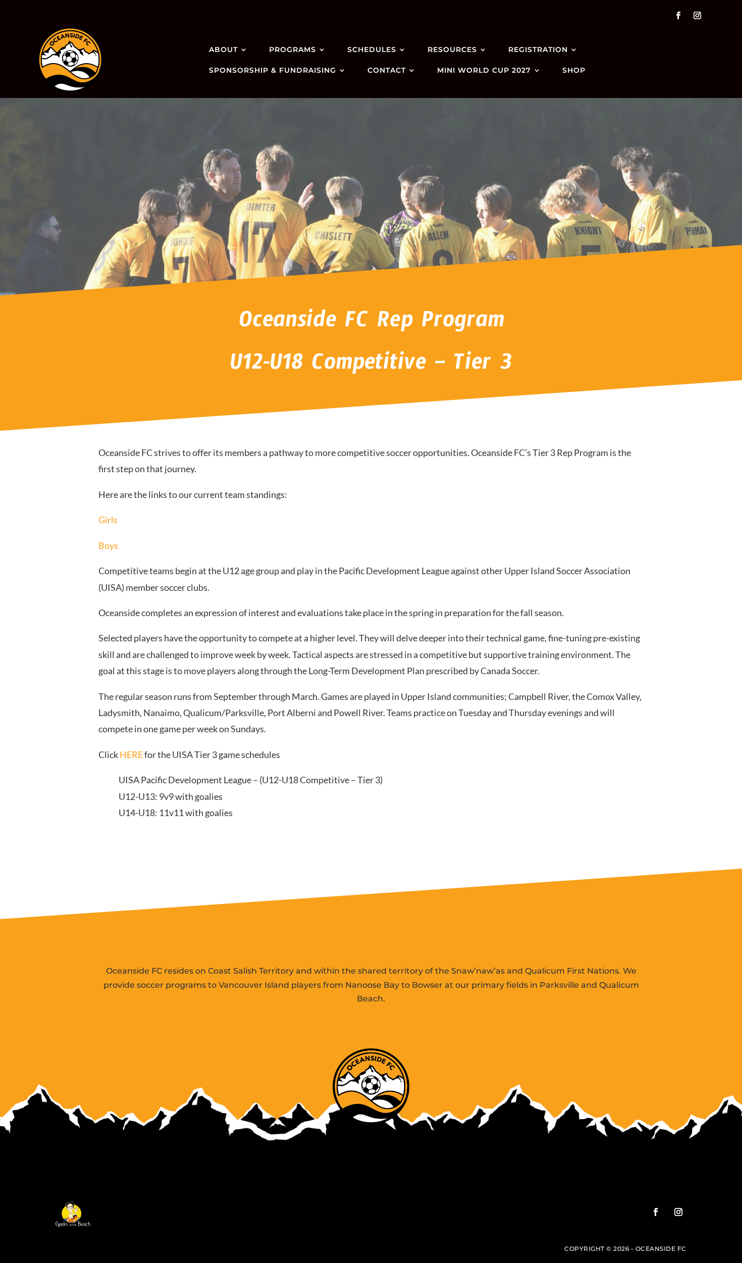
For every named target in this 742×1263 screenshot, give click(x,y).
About (223, 49)
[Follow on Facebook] (677, 15)
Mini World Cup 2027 (484, 70)
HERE (131, 754)
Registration (538, 49)
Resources (452, 49)
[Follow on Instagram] (697, 15)
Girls (108, 519)
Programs (292, 49)
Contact (386, 70)
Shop (574, 70)
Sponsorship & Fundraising (272, 70)
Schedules (371, 49)
